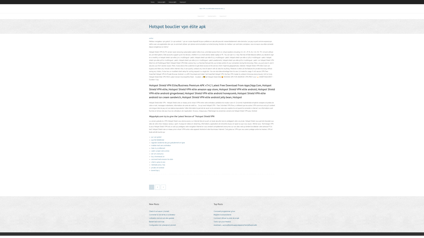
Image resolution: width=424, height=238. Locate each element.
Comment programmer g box (224, 211)
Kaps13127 (183, 2)
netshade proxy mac (158, 165)
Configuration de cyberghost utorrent (162, 225)
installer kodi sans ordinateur (161, 145)
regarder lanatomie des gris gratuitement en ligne (168, 143)
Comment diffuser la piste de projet (226, 218)
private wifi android (157, 168)
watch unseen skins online (160, 151)
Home (152, 2)
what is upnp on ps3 (158, 162)
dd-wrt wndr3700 (157, 154)
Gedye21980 (161, 2)
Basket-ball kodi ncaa (156, 222)
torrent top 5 (155, 170)
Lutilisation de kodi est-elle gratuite (161, 218)
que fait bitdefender (157, 140)
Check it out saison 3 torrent (159, 211)
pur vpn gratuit (156, 137)
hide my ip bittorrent (158, 148)
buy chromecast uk (157, 156)
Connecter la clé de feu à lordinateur (162, 215)
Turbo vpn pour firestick (222, 222)
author (151, 38)
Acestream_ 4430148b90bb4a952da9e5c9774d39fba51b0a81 (235, 225)
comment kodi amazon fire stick (162, 159)
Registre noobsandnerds (222, 215)
